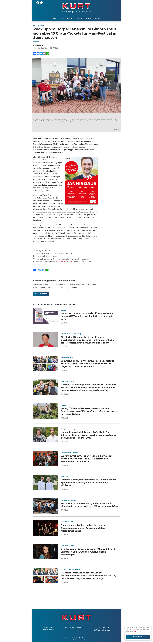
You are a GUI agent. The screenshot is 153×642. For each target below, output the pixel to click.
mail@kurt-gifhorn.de (101, 630)
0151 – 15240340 (101, 627)
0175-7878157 (65, 261)
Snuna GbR (70, 638)
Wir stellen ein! (84, 638)
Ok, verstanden (138, 637)
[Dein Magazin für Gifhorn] (75, 6)
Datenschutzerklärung (80, 640)
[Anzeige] (81, 180)
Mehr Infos (137, 631)
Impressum (68, 640)
